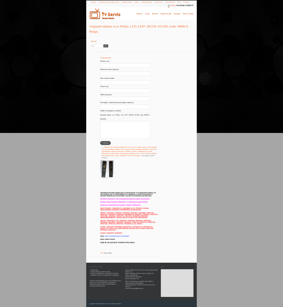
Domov (139, 14)
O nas (147, 14)
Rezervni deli (166, 14)
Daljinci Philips (108, 253)
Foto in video (188, 14)
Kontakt (177, 14)
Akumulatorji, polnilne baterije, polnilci (109, 2)
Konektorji (186, 2)
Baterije (137, 2)
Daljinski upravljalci (147, 2)
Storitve (155, 14)
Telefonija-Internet (170, 2)
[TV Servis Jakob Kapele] (105, 14)
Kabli (179, 2)
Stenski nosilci (159, 2)
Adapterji (93, 2)
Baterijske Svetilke (127, 2)
